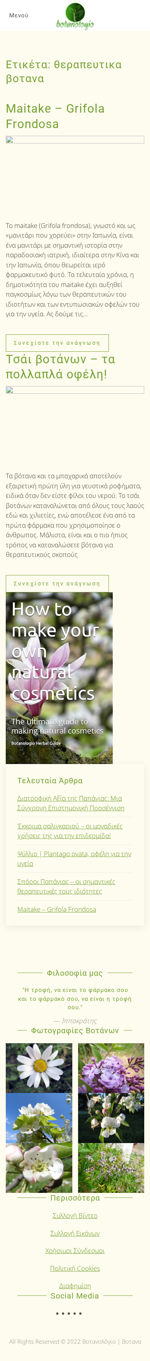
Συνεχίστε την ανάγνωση (57, 343)
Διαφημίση (75, 1285)
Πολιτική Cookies (75, 1268)
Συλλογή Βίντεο (75, 1215)
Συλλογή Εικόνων (75, 1233)
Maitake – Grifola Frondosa (56, 909)
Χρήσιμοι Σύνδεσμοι (75, 1250)
